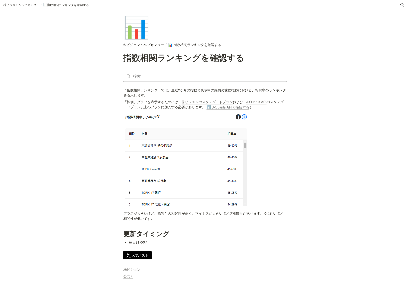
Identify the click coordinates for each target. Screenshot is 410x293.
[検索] (402, 5)
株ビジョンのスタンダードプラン (207, 101)
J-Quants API (256, 101)
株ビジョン (132, 269)
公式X (128, 276)
